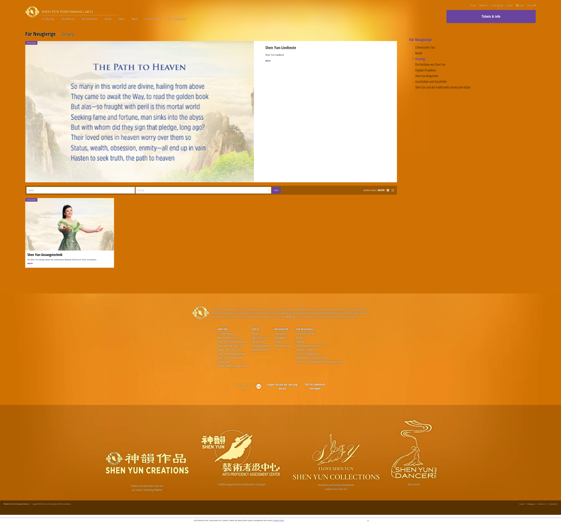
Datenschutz (541, 504)
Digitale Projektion (425, 70)
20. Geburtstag (48, 19)
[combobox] (203, 190)
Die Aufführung (68, 19)
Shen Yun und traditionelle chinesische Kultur (319, 361)
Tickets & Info (491, 16)
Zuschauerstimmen (153, 19)
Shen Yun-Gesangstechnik (44, 254)
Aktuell (134, 19)
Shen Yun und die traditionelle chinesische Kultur (443, 87)
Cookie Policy (278, 520)
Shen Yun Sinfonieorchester (232, 341)
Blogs (277, 341)
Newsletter (483, 5)
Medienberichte (260, 349)
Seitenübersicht (553, 504)
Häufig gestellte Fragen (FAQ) (233, 365)
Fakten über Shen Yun (229, 349)
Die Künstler (224, 361)
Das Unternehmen (89, 19)
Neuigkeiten (281, 329)
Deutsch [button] (530, 5)
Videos (121, 19)
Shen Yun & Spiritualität (230, 357)
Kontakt (510, 5)
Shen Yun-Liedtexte (280, 47)
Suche (521, 5)
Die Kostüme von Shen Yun (430, 64)
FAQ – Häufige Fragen (177, 19)
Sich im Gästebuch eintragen (315, 386)
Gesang (420, 58)
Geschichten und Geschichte (431, 81)
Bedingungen (531, 504)
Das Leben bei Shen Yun (230, 345)
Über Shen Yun (260, 337)
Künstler (108, 19)
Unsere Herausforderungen (232, 353)
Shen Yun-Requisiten (426, 76)
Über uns (222, 329)
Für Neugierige (497, 5)
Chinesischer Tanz (425, 47)
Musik (418, 53)
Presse (473, 5)
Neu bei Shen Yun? (228, 337)
